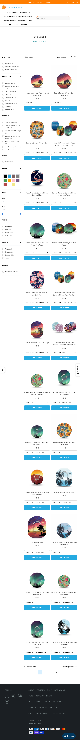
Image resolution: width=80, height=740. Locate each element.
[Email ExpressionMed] (7, 702)
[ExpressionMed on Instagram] (20, 696)
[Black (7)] (5, 176)
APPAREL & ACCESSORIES (24, 16)
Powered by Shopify (34, 723)
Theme (4, 220)
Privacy (53, 707)
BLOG (10, 24)
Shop (49, 690)
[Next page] (61, 672)
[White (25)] (9, 184)
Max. (4, 206)
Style (4, 155)
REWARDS (24, 24)
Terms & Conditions (37, 707)
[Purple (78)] (18, 180)
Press (49, 696)
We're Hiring (59, 713)
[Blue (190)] (9, 176)
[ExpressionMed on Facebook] (7, 696)
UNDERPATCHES (25, 12)
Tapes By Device (11, 12)
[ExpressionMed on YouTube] (13, 696)
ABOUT (16, 24)
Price (4, 192)
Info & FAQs (59, 690)
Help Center (34, 702)
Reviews (41, 690)
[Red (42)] (5, 184)
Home (35, 41)
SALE (30, 20)
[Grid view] (72, 57)
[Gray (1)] (18, 176)
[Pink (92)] (13, 180)
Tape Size (5, 116)
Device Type (6, 76)
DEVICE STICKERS (9, 16)
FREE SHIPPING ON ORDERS (40, 2)
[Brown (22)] (13, 176)
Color (4, 168)
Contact (40, 696)
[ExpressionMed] (12, 7)
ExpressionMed (38, 721)
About (31, 690)
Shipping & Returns (52, 702)
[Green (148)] (5, 180)
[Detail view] (75, 57)
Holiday (5, 265)
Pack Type (6, 57)
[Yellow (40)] (13, 184)
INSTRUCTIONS (21, 20)
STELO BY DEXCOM (10, 20)
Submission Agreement (39, 713)
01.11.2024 (42, 41)
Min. (3, 198)
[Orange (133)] (9, 180)
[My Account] (68, 2)
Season (5, 242)
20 (56, 672)
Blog (30, 696)
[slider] (3, 214)
